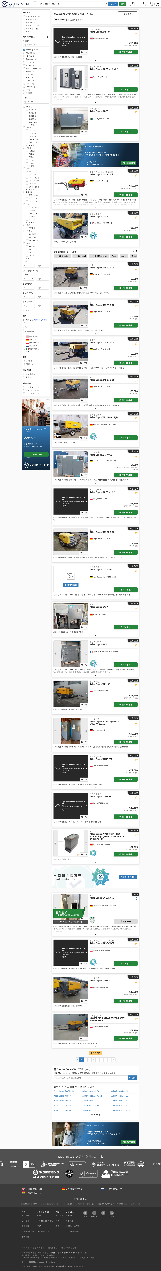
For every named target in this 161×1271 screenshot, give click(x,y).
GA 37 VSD (34, 181)
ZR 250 (32, 136)
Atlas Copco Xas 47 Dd (92, 1096)
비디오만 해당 (32, 390)
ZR (28, 127)
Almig (124, 256)
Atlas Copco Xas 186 (62, 1110)
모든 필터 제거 (77, 20)
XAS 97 (32, 116)
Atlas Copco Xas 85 (119, 1100)
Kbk (42, 1204)
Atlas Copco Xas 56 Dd (92, 1105)
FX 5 (31, 154)
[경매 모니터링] (136, 898)
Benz (30, 62)
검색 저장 (96, 1053)
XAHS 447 (33, 240)
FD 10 (32, 228)
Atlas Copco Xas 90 (119, 1105)
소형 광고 (31, 374)
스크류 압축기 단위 (99, 256)
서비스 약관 (70, 1266)
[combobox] (36, 331)
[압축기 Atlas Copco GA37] (71, 616)
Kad (132, 1204)
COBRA (30, 80)
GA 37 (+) (34, 177)
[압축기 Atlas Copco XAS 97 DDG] (71, 314)
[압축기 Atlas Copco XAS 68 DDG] (71, 541)
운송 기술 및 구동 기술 (35, 25)
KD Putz (30, 56)
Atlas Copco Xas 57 (91, 1110)
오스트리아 (35, 342)
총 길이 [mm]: (28, 293)
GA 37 (32, 174)
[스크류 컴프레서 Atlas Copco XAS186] (71, 694)
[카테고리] (35, 4)
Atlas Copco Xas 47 (91, 1091)
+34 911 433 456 (34, 1193)
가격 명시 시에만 (31, 271)
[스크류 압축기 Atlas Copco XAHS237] (71, 990)
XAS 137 (33, 122)
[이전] (55, 41)
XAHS (29, 231)
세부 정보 (126, 921)
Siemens (31, 59)
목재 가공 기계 (32, 28)
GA (28, 171)
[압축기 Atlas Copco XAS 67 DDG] (71, 277)
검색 (114, 3)
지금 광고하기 (129, 163)
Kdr (139, 1204)
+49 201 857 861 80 (113, 1189)
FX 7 (31, 163)
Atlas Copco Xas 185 (62, 1105)
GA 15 (32, 184)
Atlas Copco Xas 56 (91, 1100)
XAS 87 (32, 113)
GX (28, 243)
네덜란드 (34, 345)
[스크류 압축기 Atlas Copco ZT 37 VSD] (71, 464)
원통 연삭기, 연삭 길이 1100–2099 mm (112, 1204)
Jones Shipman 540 (54, 1204)
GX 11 (32, 249)
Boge (114, 256)
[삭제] (106, 4)
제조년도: (26, 274)
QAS (29, 192)
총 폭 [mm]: (27, 302)
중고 (29, 364)
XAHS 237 (33, 234)
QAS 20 (33, 198)
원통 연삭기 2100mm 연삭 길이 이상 (80, 1204)
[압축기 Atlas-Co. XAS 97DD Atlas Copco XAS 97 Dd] (71, 184)
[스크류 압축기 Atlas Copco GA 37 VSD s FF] (71, 79)
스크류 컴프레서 (62, 256)
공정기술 (30, 22)
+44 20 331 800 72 (34, 1189)
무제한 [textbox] (29, 331)
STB (28, 90)
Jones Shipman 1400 (29, 1204)
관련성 (128, 13)
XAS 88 (32, 119)
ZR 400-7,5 (34, 142)
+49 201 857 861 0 (74, 1189)
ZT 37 (32, 210)
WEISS (29, 93)
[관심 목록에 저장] (136, 32)
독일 (32, 339)
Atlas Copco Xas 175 (62, 1100)
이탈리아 (34, 349)
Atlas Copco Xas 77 (119, 1091)
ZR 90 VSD (34, 213)
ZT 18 (32, 216)
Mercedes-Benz (34, 68)
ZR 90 (32, 130)
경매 (28, 377)
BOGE (29, 77)
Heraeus (30, 87)
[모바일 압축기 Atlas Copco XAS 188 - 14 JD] (71, 427)
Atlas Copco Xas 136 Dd (64, 1091)
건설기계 (31, 19)
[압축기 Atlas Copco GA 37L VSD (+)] (71, 907)
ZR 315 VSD (34, 139)
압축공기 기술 (33, 16)
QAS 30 (33, 201)
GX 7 (32, 255)
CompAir (30, 84)
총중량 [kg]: (27, 284)
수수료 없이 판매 (36, 454)
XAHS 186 (33, 237)
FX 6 (31, 160)
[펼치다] (95, 60)
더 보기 (96, 1114)
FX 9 (31, 157)
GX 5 (32, 246)
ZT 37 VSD (34, 207)
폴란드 (33, 336)
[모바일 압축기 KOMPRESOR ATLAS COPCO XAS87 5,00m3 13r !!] (71, 1027)
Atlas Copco (32, 50)
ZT (28, 204)
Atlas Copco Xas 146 (62, 1096)
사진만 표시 (32, 387)
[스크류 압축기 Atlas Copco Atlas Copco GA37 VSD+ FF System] (71, 731)
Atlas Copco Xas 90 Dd (121, 1110)
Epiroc (29, 74)
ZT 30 (32, 220)
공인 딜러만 (32, 393)
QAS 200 (33, 195)
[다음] (86, 41)
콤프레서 (135, 256)
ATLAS (30, 53)
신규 (28, 361)
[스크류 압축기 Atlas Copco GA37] (71, 654)
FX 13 (32, 151)
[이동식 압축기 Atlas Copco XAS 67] (71, 226)
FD (28, 225)
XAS (29, 107)
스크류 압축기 (80, 256)
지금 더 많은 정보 (128, 877)
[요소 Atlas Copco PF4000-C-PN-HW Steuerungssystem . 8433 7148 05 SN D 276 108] (71, 843)
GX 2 (32, 252)
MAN (30, 65)
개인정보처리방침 (58, 1266)
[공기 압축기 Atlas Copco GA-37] (71, 121)
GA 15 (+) (34, 187)
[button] (158, 4)
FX (28, 148)
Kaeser (30, 71)
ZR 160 (32, 133)
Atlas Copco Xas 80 (119, 1096)
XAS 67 (32, 110)
